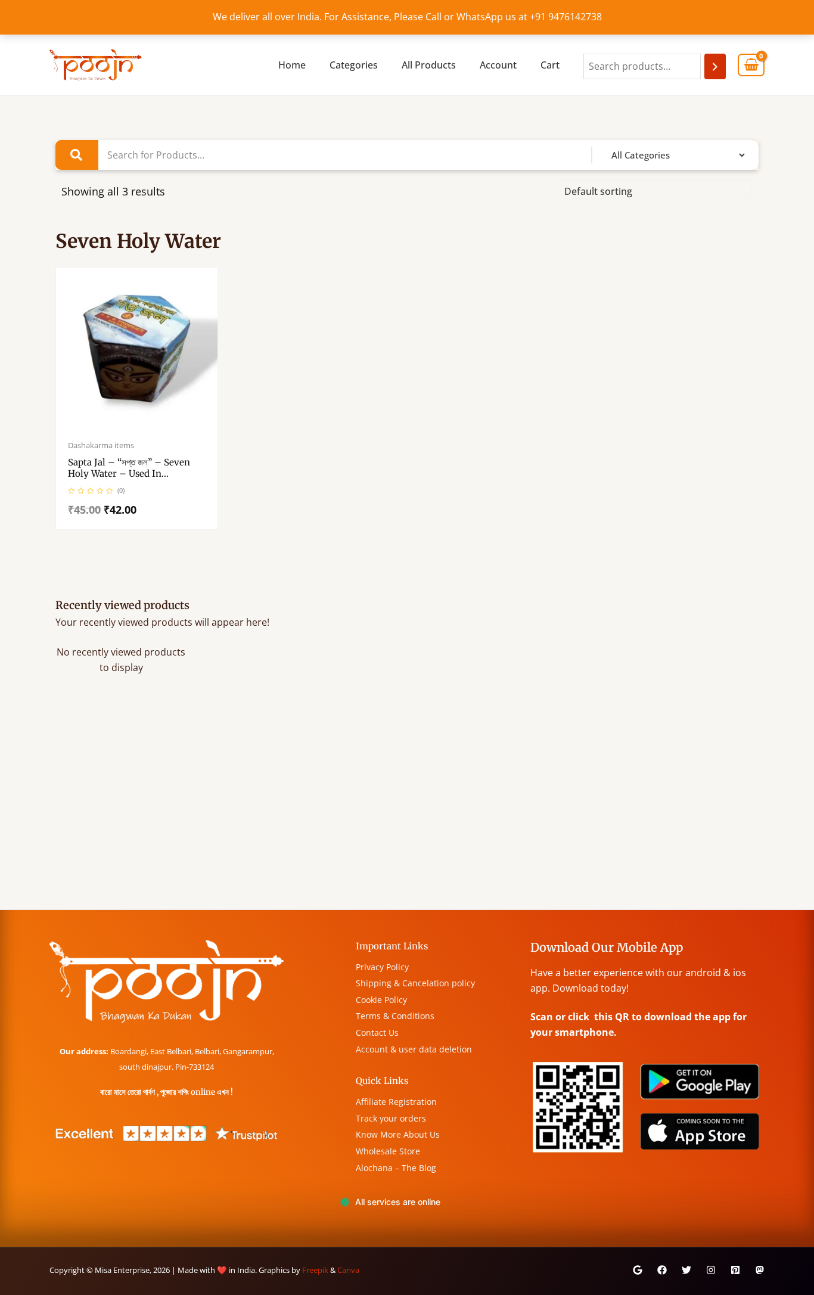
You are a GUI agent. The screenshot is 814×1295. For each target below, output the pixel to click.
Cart (550, 65)
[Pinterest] (735, 1270)
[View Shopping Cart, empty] (751, 65)
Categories (354, 65)
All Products (429, 65)
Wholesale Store (388, 1151)
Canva (348, 1270)
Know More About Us (398, 1134)
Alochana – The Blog (396, 1167)
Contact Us (377, 1032)
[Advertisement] (407, 820)
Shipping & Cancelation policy (415, 983)
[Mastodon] (760, 1270)
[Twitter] (686, 1270)
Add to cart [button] (149, 426)
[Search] (715, 66)
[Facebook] (662, 1270)
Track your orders (391, 1118)
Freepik (315, 1270)
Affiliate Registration (396, 1101)
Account (498, 65)
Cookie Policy (381, 999)
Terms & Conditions (395, 1015)
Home (292, 65)
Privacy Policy (382, 967)
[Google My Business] (637, 1270)
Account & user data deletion (414, 1049)
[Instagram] (711, 1270)
